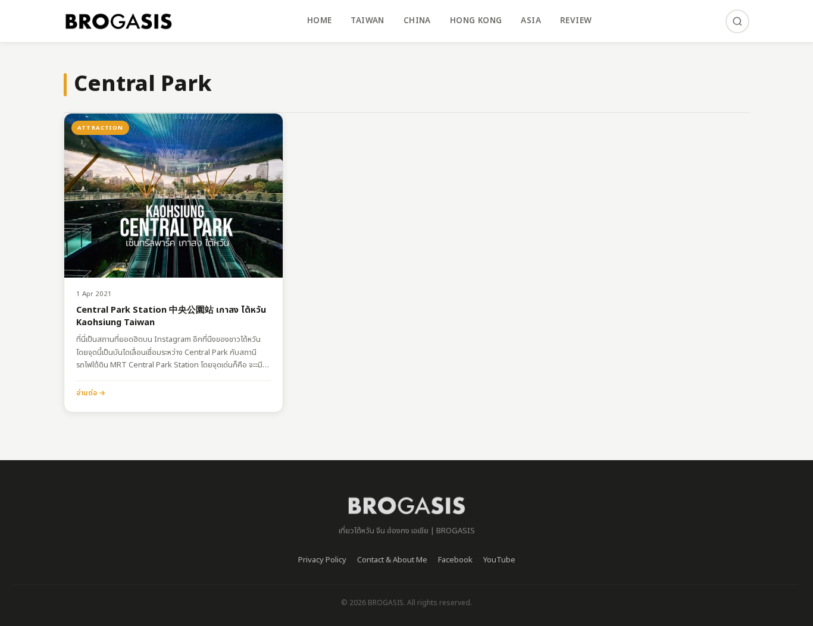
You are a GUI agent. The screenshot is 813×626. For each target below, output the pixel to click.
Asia (531, 21)
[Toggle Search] (737, 21)
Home (319, 21)
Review (576, 21)
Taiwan (367, 21)
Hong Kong (476, 21)
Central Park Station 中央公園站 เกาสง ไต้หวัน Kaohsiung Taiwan (171, 316)
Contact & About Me (392, 560)
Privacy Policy (322, 560)
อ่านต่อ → (90, 393)
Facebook (455, 560)
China (417, 21)
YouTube (499, 560)
